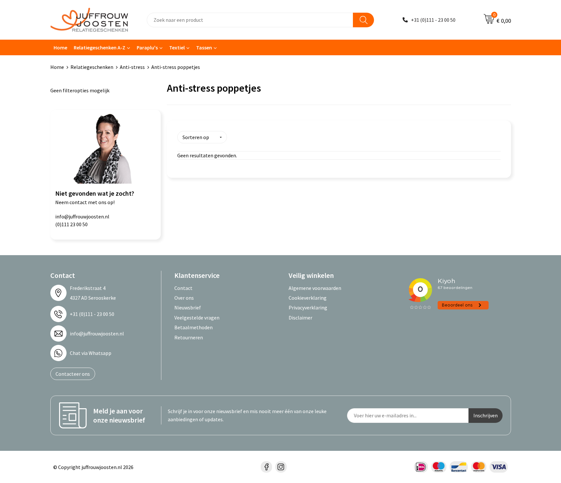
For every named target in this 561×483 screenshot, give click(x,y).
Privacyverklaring (308, 307)
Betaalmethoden (193, 327)
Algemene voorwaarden (315, 288)
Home (60, 47)
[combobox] (250, 20)
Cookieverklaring (308, 297)
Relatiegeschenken (91, 67)
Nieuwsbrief (187, 307)
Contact (183, 288)
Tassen (204, 47)
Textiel (177, 47)
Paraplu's (147, 47)
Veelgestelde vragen (196, 317)
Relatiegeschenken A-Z (99, 47)
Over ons (184, 297)
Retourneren (188, 337)
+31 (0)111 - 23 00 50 (433, 20)
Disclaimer (300, 317)
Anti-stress (132, 67)
